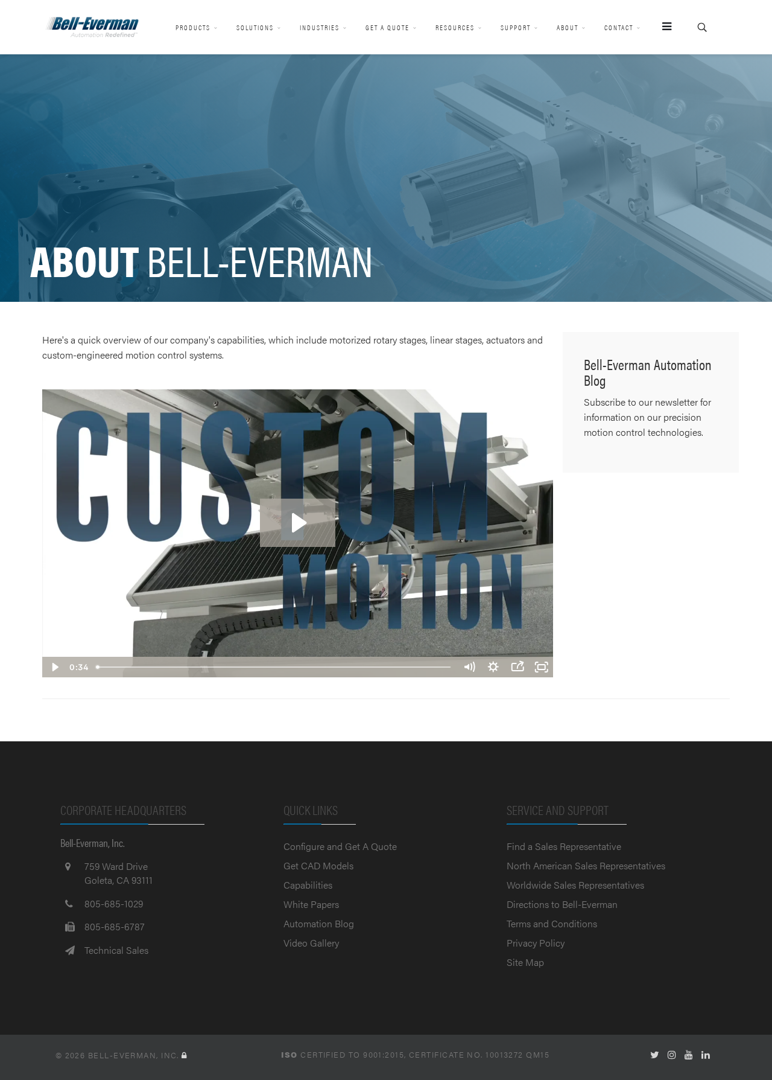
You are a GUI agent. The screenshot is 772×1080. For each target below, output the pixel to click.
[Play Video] (54, 667)
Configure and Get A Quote (340, 846)
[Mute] (469, 667)
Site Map (525, 962)
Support (516, 27)
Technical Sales (116, 950)
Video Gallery (311, 943)
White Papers (311, 904)
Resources (455, 27)
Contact (618, 27)
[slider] (274, 667)
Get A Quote (387, 27)
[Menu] (661, 27)
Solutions (255, 27)
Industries (320, 27)
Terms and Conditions (552, 923)
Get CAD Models (318, 865)
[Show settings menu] (493, 667)
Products (193, 27)
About (567, 27)
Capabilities (307, 885)
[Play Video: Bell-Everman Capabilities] (297, 523)
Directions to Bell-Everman (562, 904)
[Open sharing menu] (517, 667)
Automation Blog (318, 923)
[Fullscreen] (542, 667)
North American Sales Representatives (586, 865)
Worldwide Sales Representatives (575, 885)
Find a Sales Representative (564, 846)
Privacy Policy (536, 943)
